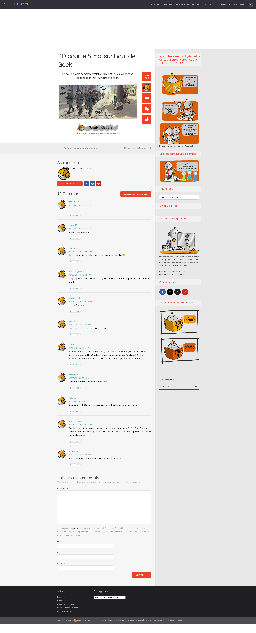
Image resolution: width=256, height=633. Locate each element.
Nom (59, 541)
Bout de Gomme (16, 4)
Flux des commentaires (67, 608)
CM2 (165, 4)
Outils (190, 4)
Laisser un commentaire (135, 194)
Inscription (61, 597)
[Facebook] (162, 292)
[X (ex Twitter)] (177, 292)
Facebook (86, 183)
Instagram (92, 183)
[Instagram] (170, 292)
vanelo (72, 375)
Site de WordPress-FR (67, 611)
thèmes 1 (201, 4)
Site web (61, 563)
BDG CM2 (73, 298)
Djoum (72, 248)
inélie (71, 398)
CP (148, 4)
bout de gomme (76, 271)
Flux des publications (66, 604)
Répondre (74, 215)
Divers (243, 4)
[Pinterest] (185, 292)
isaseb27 (73, 202)
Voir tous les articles (70, 183)
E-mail (60, 552)
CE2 (158, 4)
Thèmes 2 (213, 4)
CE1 (153, 4)
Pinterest (98, 183)
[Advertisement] (128, 29)
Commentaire (64, 488)
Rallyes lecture (229, 4)
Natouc (72, 451)
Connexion (62, 601)
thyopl (72, 321)
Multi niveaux (177, 4)
